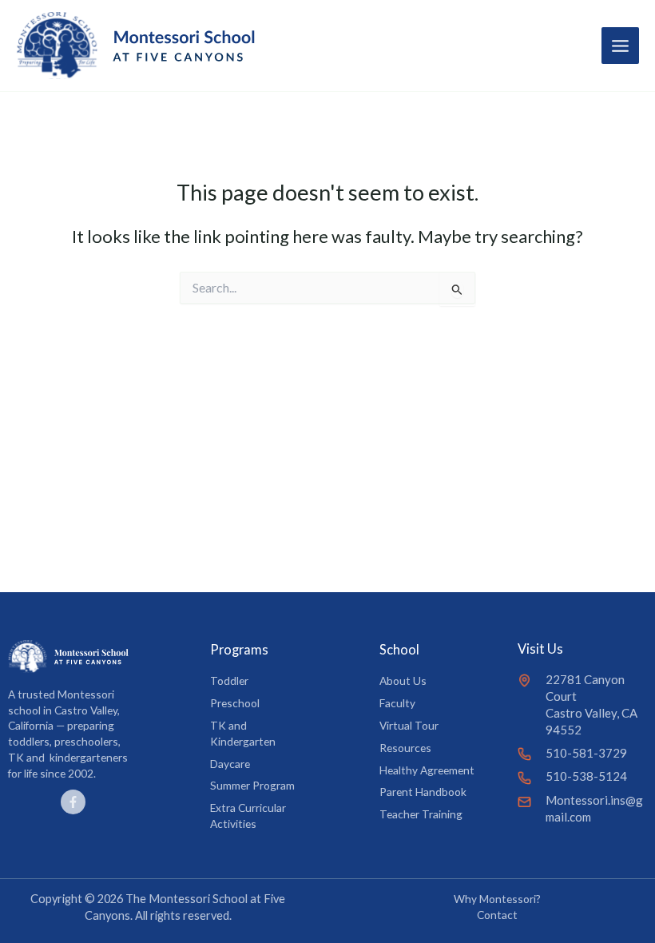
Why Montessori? (497, 898)
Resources (405, 747)
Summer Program (252, 785)
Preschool (235, 703)
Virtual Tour (409, 725)
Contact (497, 914)
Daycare (230, 763)
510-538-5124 (586, 776)
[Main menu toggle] (620, 46)
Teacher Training (420, 814)
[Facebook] (73, 802)
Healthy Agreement (426, 770)
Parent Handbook (422, 791)
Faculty (397, 703)
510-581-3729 (586, 753)
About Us (403, 680)
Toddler (229, 680)
